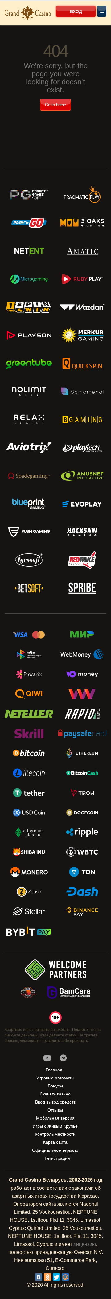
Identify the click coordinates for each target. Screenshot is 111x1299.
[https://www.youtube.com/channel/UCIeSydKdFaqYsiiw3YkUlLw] (47, 1058)
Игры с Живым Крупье (55, 1126)
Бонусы (55, 1085)
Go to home (55, 105)
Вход (76, 11)
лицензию (84, 1244)
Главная (54, 1069)
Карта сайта (55, 1142)
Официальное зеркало (55, 1150)
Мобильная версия (55, 1118)
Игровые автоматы (55, 1077)
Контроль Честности (55, 1134)
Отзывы (55, 1110)
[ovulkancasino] (63, 1058)
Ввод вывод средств (55, 1101)
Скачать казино (55, 1093)
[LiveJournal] (74, 1277)
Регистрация (57, 1158)
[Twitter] (56, 1277)
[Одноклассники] (47, 1277)
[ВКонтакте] (38, 1277)
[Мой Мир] (65, 1277)
